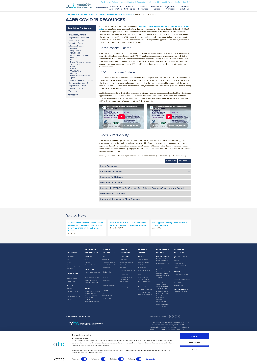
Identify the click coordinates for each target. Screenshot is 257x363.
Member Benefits (72, 273)
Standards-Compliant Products (180, 292)
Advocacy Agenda (161, 284)
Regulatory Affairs (105, 14)
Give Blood (105, 259)
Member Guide (71, 281)
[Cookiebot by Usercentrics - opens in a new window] (59, 359)
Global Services (178, 285)
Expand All (171, 161)
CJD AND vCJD (75, 53)
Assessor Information (91, 280)
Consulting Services (179, 277)
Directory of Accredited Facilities (91, 283)
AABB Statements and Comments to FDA (162, 287)
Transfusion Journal (126, 265)
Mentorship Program (73, 291)
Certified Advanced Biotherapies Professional (145, 280)
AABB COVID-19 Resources (80, 55)
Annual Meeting (143, 277)
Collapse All (184, 161)
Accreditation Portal (90, 275)
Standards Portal (90, 265)
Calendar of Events (143, 259)
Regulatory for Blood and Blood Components (163, 259)
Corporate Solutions (179, 251)
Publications (106, 267)
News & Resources (107, 283)
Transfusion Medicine (108, 262)
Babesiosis (73, 48)
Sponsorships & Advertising (128, 270)
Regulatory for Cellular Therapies (162, 276)
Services (177, 271)
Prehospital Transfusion (109, 265)
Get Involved (71, 286)
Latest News (123, 259)
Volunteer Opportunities (145, 289)
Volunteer (69, 288)
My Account (70, 265)
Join (68, 259)
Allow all (194, 336)
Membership (72, 252)
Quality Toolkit (89, 297)
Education (105, 277)
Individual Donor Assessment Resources (126, 287)
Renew (69, 262)
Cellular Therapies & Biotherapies (161, 296)
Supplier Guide (106, 298)
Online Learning (143, 265)
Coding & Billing (107, 295)
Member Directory (72, 278)
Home (68, 14)
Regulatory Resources (162, 263)
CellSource (123, 267)
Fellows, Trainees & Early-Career (145, 295)
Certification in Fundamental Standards (92, 300)
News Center (124, 256)
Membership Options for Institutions (74, 267)
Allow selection (194, 343)
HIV (71, 60)
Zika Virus (73, 73)
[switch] (103, 359)
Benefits (69, 276)
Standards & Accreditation (91, 251)
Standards (88, 256)
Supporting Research (162, 304)
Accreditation (89, 269)
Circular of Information (127, 284)
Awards (69, 299)
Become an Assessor (72, 294)
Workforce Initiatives (144, 292)
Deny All (194, 349)
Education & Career (144, 251)
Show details (150, 359)
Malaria (72, 66)
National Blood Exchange (181, 274)
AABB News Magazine (126, 262)
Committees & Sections (73, 296)
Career (140, 275)
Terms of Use (84, 316)
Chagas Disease (75, 51)
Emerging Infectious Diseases (80, 80)
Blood (104, 256)
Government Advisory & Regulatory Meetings (163, 272)
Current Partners (179, 263)
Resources (124, 275)
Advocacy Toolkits (161, 307)
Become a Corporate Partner (180, 266)
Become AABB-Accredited (92, 272)
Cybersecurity (106, 293)
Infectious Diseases (124, 14)
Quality (87, 288)
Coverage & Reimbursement (161, 300)
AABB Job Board (143, 284)
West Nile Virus (75, 71)
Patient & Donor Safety (162, 294)
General (105, 290)
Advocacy (159, 282)
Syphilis (73, 69)
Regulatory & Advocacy (83, 14)
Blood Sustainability (162, 291)
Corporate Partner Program (180, 257)
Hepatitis (73, 57)
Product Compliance (181, 289)
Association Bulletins (126, 277)
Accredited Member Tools (92, 277)
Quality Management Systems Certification (91, 294)
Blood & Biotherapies (108, 251)
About (86, 259)
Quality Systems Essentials (92, 291)
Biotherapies (106, 272)
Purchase (87, 262)
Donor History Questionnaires (124, 280)
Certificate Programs (144, 262)
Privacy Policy (71, 316)
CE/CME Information (144, 270)
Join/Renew (71, 256)
